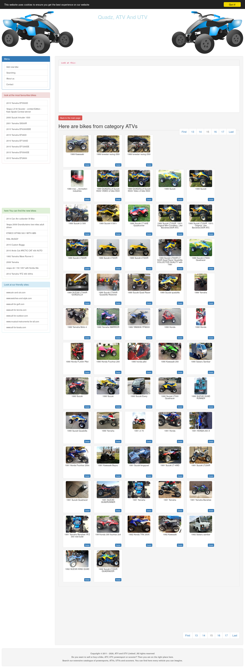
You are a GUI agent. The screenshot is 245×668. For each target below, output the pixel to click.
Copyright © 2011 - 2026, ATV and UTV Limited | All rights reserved (122, 653)
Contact (9, 84)
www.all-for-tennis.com (16, 309)
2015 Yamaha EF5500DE (17, 152)
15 (207, 131)
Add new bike (12, 66)
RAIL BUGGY (12, 238)
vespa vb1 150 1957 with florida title (22, 267)
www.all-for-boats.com (16, 327)
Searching (10, 72)
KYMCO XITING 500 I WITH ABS (21, 233)
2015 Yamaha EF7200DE (17, 146)
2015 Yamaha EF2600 (16, 134)
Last (231, 131)
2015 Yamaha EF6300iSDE (18, 129)
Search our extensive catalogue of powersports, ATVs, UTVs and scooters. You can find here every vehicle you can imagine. (122, 660)
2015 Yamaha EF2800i (16, 158)
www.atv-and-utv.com (16, 292)
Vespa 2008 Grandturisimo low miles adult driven (25, 226)
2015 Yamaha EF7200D (17, 140)
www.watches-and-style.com (19, 298)
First (184, 131)
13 (192, 131)
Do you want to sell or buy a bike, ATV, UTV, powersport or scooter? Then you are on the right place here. (122, 657)
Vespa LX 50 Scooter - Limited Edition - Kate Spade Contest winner (24, 110)
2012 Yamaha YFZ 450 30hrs (19, 273)
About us (10, 78)
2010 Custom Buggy (15, 244)
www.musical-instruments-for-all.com (22, 321)
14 (200, 131)
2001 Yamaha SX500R (16, 123)
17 (222, 131)
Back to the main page (70, 117)
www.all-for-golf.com (15, 304)
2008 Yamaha (12, 262)
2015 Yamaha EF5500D (17, 103)
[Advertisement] (26, 187)
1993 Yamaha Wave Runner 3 (19, 256)
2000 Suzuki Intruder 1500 (18, 117)
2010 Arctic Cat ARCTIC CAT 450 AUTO (24, 250)
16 (215, 131)
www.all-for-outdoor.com (17, 315)
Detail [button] (87, 165)
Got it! (232, 4)
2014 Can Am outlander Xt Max (20, 218)
